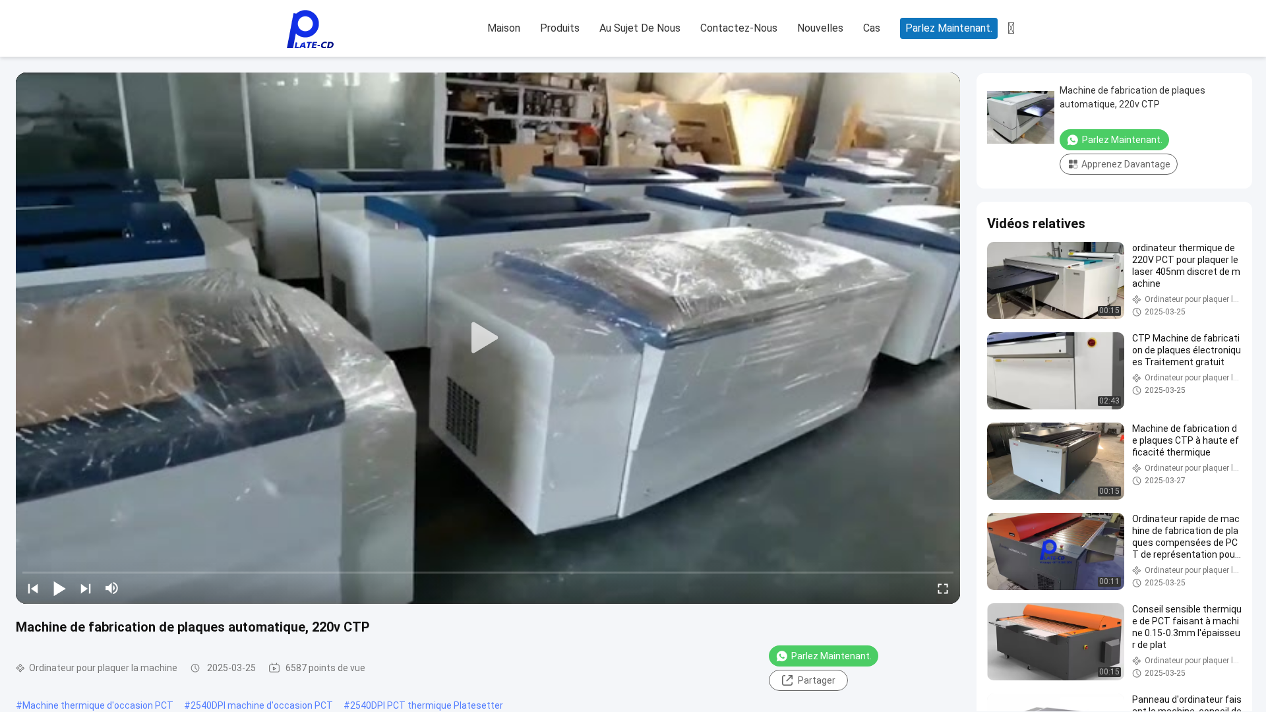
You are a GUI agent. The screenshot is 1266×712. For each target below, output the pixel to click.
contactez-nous (738, 28)
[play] (487, 338)
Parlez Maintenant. (948, 28)
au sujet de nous (639, 28)
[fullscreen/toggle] (943, 588)
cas (871, 28)
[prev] (33, 588)
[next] (86, 588)
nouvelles (820, 28)
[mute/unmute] (112, 588)
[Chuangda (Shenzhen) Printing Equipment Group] (309, 29)
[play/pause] (59, 588)
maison (503, 28)
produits (560, 28)
